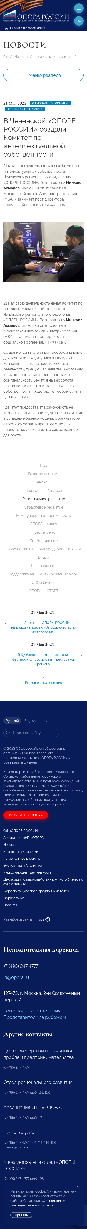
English (30, 721)
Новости (21, 56)
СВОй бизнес (43, 582)
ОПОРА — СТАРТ (43, 591)
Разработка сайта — (24, 919)
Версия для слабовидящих (27, 28)
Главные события (43, 474)
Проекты (10, 905)
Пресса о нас (43, 532)
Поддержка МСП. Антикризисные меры (43, 574)
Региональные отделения (31, 1011)
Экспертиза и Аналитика (22, 865)
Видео (43, 557)
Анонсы (43, 482)
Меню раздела (44, 75)
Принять (21, 1215)
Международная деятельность (43, 515)
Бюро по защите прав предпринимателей (43, 549)
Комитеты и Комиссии (20, 851)
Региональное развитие (53, 56)
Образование (13, 898)
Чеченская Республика (25, 109)
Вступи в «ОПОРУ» (26, 815)
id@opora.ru (16, 977)
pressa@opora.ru (16, 1147)
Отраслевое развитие (43, 507)
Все (43, 465)
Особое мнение (43, 540)
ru (79, 21)
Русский (12, 721)
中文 (45, 721)
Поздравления (43, 566)
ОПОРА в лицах (43, 524)
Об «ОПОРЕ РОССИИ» (21, 831)
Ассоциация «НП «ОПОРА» (24, 838)
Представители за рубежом (34, 1017)
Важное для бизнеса (43, 490)
